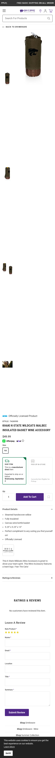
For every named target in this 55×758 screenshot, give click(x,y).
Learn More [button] (9, 747)
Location (8, 664)
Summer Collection (27, 735)
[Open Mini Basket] (51, 11)
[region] (27, 542)
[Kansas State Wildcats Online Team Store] (27, 11)
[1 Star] (6, 632)
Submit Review (17, 712)
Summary (9, 690)
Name (7, 638)
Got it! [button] (8, 753)
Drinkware (27, 723)
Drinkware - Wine (27, 729)
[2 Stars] (9, 632)
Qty (3, 492)
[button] (40, 10)
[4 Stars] (15, 632)
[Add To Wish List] (49, 497)
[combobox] (20, 18)
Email (7, 651)
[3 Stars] (12, 632)
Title (6, 677)
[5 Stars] (17, 632)
